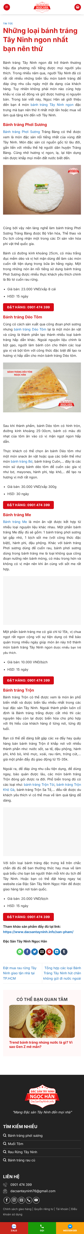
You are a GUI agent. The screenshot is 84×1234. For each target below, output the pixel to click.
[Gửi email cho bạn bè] (42, 951)
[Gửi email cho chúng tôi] (21, 1200)
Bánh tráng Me (15, 522)
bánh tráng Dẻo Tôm (30, 329)
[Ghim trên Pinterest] (49, 951)
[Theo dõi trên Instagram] (14, 1200)
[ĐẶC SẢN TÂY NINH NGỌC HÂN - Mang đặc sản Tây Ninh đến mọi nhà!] (42, 7)
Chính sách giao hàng (17, 1209)
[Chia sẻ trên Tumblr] (64, 951)
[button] (6, 7)
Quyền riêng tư (43, 1209)
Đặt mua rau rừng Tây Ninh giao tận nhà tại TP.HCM (19, 973)
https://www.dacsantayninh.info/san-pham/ (38, 932)
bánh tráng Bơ (21, 461)
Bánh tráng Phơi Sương (21, 132)
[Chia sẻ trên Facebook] (27, 951)
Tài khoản (62, 1209)
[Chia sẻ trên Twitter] (34, 951)
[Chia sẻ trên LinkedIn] (56, 951)
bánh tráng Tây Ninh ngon (52, 105)
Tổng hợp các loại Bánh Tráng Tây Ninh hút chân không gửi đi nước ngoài (62, 973)
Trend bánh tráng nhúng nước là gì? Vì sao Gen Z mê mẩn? (41, 1044)
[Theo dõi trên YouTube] (36, 1200)
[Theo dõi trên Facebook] (6, 1200)
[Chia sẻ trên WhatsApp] (20, 951)
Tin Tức (8, 23)
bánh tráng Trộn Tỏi (39, 784)
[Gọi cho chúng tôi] (28, 1200)
